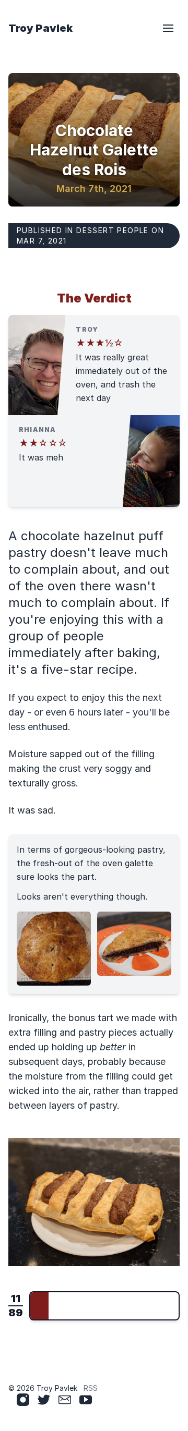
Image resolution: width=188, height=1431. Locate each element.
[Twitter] (44, 1399)
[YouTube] (85, 1399)
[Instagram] (23, 1399)
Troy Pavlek (40, 28)
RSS (91, 1388)
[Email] (64, 1399)
